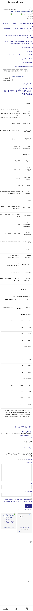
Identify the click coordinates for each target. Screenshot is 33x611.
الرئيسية (5, 9)
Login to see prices (18, 75)
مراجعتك (29, 462)
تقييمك (29, 459)
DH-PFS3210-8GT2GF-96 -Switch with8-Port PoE (9, 521)
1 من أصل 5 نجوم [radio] (24, 459)
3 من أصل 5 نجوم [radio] (21, 459)
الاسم (30, 484)
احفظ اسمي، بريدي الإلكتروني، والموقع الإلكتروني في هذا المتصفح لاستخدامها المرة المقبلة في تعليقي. (17, 500)
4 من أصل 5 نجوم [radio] (20, 459)
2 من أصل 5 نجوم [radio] (23, 459)
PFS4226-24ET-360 (24, 528)
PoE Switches (12, 9)
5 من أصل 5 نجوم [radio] (18, 459)
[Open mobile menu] (31, 2)
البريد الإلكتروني (27, 491)
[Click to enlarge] (30, 9)
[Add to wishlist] (20, 516)
